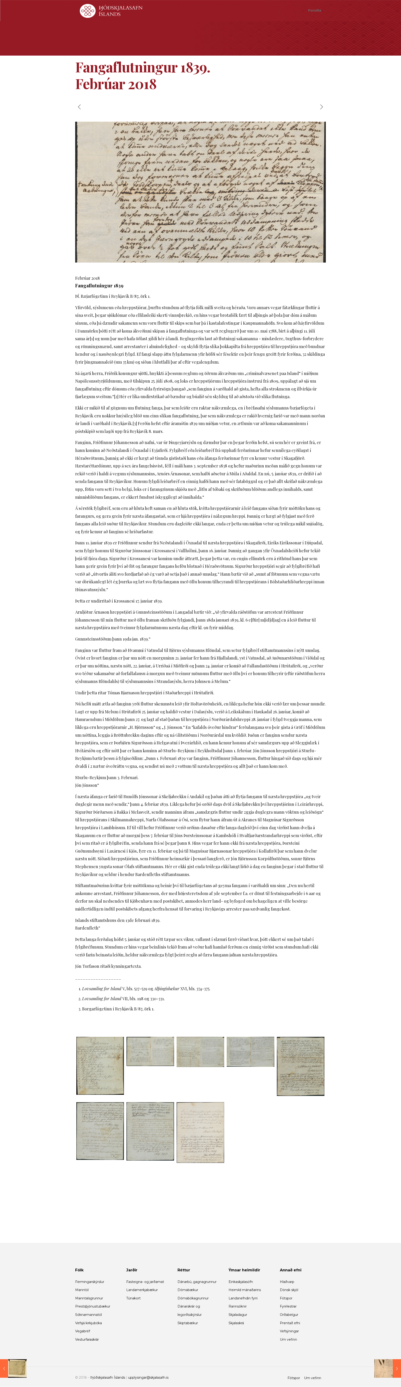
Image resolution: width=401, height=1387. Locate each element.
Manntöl (82, 1290)
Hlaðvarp (287, 1282)
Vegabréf (82, 1331)
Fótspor (286, 1298)
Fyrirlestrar (288, 1306)
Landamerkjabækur (142, 1290)
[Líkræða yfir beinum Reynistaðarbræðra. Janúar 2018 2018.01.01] (13, 1368)
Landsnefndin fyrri (243, 1298)
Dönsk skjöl (289, 1290)
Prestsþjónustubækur (92, 1306)
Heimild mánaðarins (245, 1290)
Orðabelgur (289, 1315)
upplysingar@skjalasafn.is (148, 1377)
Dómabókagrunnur (193, 1298)
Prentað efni (290, 1323)
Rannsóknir (238, 1306)
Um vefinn (288, 1339)
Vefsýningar (289, 1331)
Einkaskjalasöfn (241, 1282)
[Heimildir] (111, 10)
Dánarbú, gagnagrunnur (197, 1282)
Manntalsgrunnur (89, 1298)
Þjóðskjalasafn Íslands (107, 1377)
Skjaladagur (238, 1315)
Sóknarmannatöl (88, 1315)
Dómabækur (188, 1290)
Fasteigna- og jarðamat (145, 1282)
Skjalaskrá (236, 1323)
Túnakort (133, 1298)
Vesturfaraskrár (87, 1339)
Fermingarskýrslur (89, 1282)
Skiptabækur (188, 1323)
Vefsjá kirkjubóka (88, 1323)
